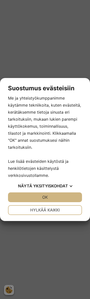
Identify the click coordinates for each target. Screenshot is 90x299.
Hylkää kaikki (45, 209)
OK (45, 197)
